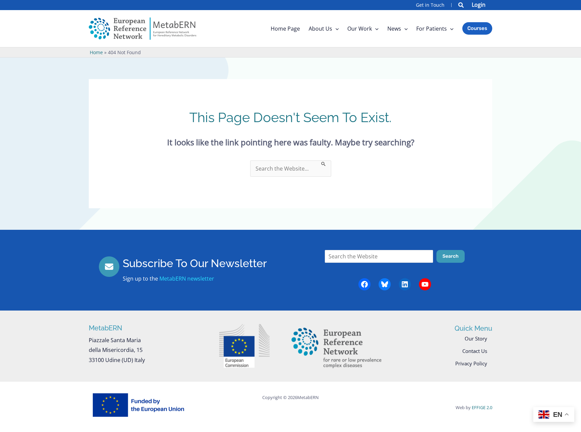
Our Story (476, 338)
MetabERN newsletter (186, 278)
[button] (461, 6)
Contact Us (474, 351)
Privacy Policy (471, 363)
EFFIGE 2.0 (482, 407)
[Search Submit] (323, 163)
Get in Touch (430, 5)
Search (450, 256)
